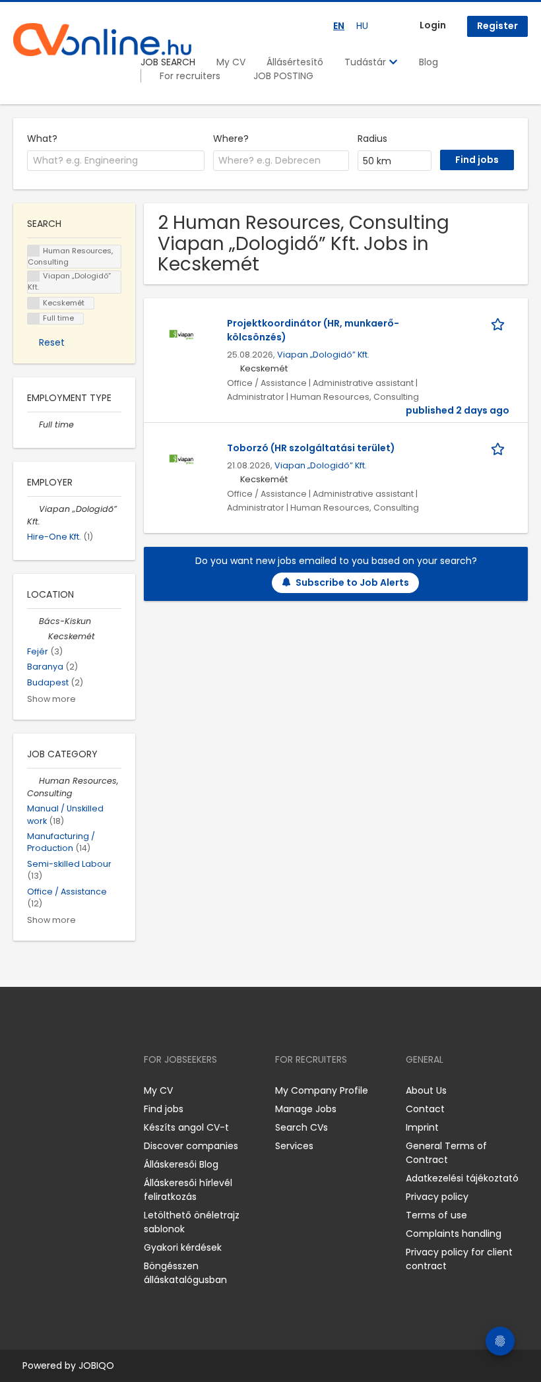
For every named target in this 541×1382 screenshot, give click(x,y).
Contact (425, 1108)
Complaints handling (453, 1233)
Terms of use (436, 1215)
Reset (52, 342)
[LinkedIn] (66, 1091)
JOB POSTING (283, 75)
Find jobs (163, 1108)
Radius (372, 138)
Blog (428, 62)
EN (338, 25)
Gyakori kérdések (183, 1247)
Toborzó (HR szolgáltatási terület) (311, 448)
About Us (426, 1090)
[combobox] (116, 161)
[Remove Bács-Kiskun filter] (33, 621)
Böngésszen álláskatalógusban (185, 1272)
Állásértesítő (295, 62)
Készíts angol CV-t (186, 1127)
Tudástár (366, 62)
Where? (231, 138)
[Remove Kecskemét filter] (42, 636)
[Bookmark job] (500, 323)
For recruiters (190, 75)
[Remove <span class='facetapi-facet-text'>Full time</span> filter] (34, 319)
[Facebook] (22, 1091)
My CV (230, 62)
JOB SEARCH (168, 62)
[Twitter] (86, 1091)
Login (433, 25)
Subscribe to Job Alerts (352, 582)
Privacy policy (437, 1196)
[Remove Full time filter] (33, 424)
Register (497, 25)
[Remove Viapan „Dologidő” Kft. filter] (33, 509)
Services (294, 1145)
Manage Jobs (305, 1108)
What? (42, 138)
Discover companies (191, 1145)
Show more (51, 699)
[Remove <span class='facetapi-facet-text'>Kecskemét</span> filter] (34, 303)
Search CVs (301, 1127)
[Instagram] (44, 1091)
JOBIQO (96, 1365)
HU (362, 25)
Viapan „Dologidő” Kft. (323, 354)
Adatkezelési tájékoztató (462, 1178)
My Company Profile (321, 1090)
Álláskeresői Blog (181, 1164)
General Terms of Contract (446, 1152)
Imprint (422, 1127)
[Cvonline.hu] (102, 39)
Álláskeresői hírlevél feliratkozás (188, 1189)
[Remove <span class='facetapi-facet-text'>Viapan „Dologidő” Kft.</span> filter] (34, 276)
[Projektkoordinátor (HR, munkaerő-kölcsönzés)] (181, 334)
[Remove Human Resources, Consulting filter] (33, 780)
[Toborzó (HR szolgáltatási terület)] (181, 459)
